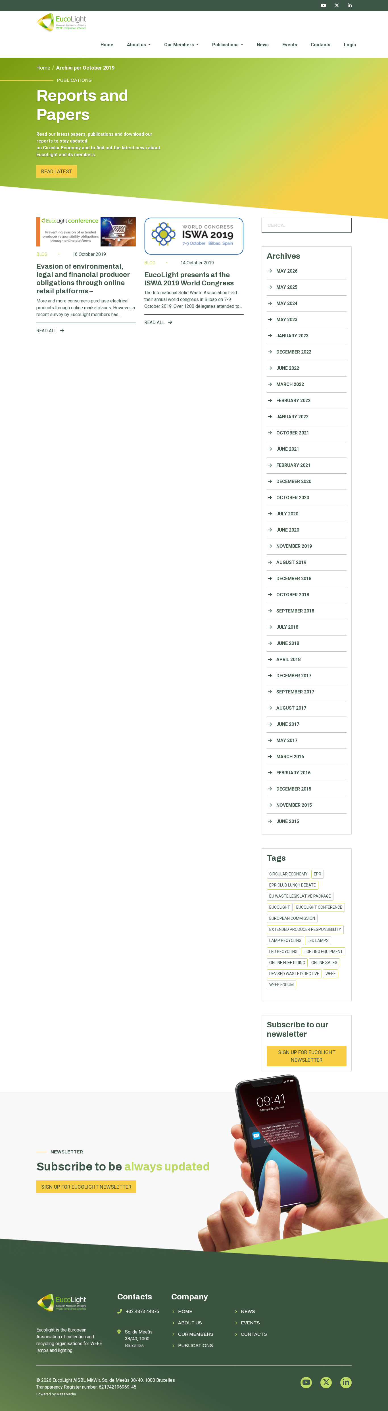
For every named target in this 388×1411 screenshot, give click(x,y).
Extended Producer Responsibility (305, 929)
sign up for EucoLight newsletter (306, 1056)
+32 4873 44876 (142, 1311)
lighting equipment (323, 951)
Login (350, 44)
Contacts (320, 44)
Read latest (56, 171)
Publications (226, 44)
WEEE (331, 973)
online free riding (287, 962)
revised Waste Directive (294, 973)
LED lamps (318, 940)
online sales (324, 962)
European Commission (292, 918)
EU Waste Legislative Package (300, 896)
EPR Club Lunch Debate (292, 885)
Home (107, 44)
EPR (317, 874)
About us (137, 44)
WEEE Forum (281, 985)
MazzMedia (66, 1394)
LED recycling (283, 951)
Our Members (179, 44)
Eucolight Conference (319, 907)
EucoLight (279, 907)
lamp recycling (285, 940)
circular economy (288, 874)
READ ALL (47, 330)
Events (289, 44)
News (263, 44)
